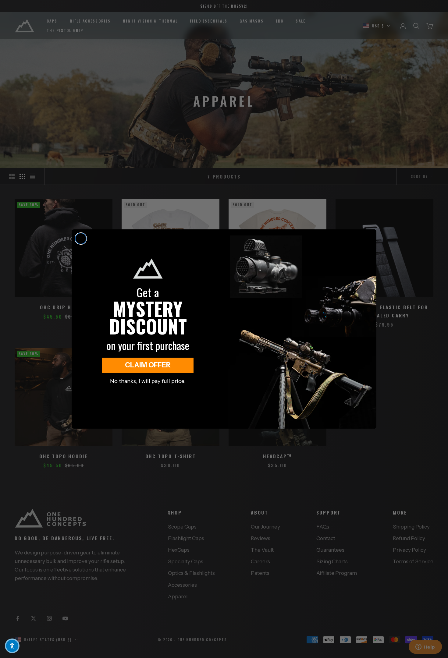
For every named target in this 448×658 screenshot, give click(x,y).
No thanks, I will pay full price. (148, 381)
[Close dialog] (80, 238)
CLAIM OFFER (148, 365)
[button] (12, 646)
